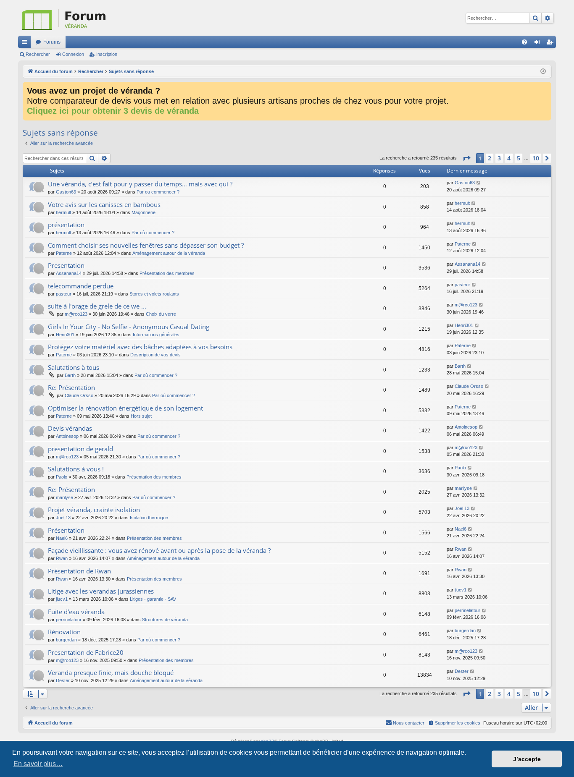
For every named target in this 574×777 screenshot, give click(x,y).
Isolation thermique (149, 517)
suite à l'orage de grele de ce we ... (97, 306)
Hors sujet (141, 416)
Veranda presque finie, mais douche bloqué (111, 672)
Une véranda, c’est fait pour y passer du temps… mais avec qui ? (140, 184)
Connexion (73, 54)
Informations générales (156, 334)
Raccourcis (26, 43)
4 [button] (509, 158)
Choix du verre (161, 314)
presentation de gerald (80, 449)
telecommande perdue (80, 286)
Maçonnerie (143, 212)
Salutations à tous (73, 367)
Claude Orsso (79, 395)
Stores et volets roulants (154, 293)
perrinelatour (69, 619)
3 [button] (499, 158)
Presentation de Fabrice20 (86, 652)
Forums (52, 42)
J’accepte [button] (527, 759)
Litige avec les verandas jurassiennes (101, 591)
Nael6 (62, 538)
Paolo (61, 476)
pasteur (63, 293)
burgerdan (66, 639)
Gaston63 (66, 191)
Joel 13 (63, 517)
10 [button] (535, 158)
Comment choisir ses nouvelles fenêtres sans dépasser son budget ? (146, 245)
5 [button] (518, 158)
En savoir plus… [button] (38, 763)
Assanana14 (69, 273)
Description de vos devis (155, 354)
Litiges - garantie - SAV (153, 599)
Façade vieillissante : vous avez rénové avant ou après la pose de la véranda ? (159, 550)
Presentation (66, 265)
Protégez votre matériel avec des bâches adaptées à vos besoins (140, 347)
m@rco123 (76, 314)
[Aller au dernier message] (479, 182)
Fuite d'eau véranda (76, 611)
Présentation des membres (167, 273)
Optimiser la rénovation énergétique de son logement (125, 408)
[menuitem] (524, 42)
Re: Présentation (71, 387)
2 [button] (489, 158)
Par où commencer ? (158, 191)
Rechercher (38, 54)
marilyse (64, 497)
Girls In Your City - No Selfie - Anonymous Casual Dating (128, 326)
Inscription (106, 54)
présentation (66, 224)
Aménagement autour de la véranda (168, 253)
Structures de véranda (165, 619)
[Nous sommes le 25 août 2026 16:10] (543, 71)
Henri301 (65, 334)
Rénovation (64, 632)
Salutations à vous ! (76, 469)
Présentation (66, 530)
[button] (466, 158)
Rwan (62, 558)
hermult (63, 212)
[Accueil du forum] (106, 18)
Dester (63, 680)
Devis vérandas (70, 428)
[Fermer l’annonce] (544, 88)
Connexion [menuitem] (538, 43)
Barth (70, 375)
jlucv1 (62, 599)
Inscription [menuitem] (551, 43)
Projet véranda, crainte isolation (94, 509)
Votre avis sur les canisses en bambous (104, 204)
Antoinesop (67, 436)
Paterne (64, 253)
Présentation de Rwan (79, 571)
